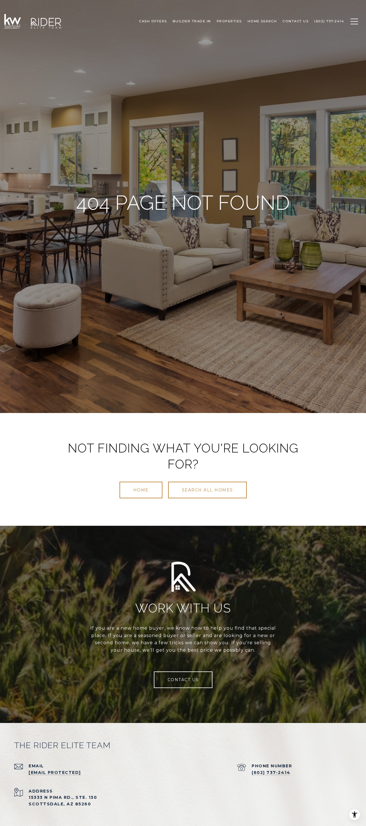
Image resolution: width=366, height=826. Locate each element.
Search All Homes (207, 490)
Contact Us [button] (183, 679)
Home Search (262, 21)
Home (141, 490)
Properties (229, 21)
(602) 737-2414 (271, 772)
